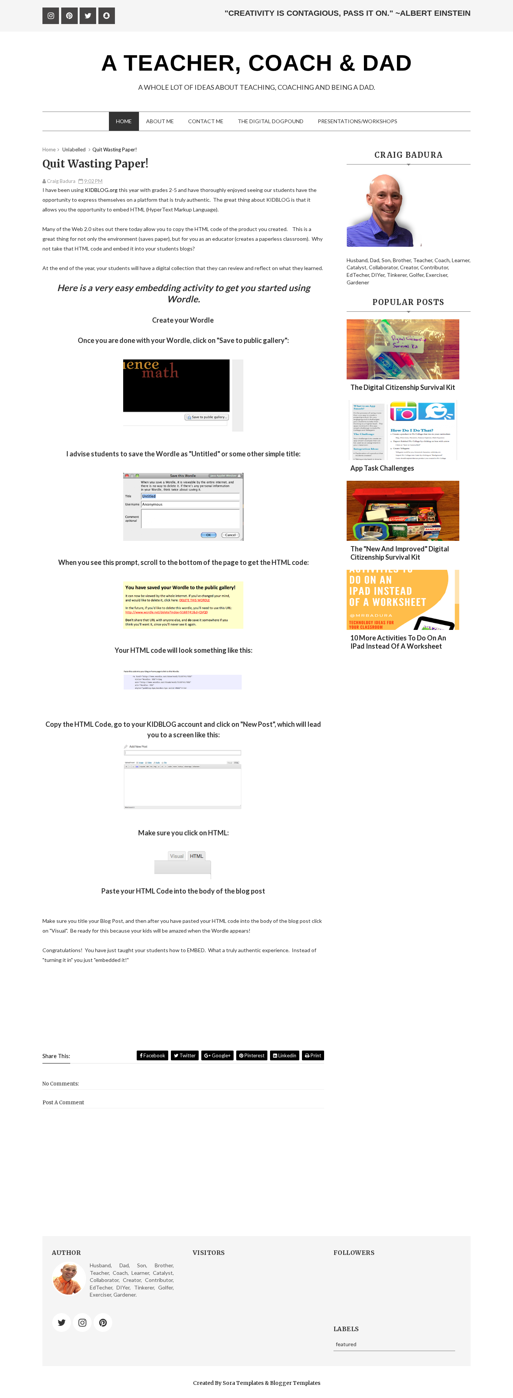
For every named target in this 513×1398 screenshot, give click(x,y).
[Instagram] (82, 1322)
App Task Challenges (382, 468)
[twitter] (88, 16)
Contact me (205, 121)
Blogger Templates (295, 1383)
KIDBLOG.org (101, 190)
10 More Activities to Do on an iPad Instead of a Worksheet (398, 642)
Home (124, 121)
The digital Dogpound (270, 121)
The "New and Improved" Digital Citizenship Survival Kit (399, 553)
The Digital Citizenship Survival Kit (402, 387)
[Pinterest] (103, 1322)
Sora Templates (243, 1383)
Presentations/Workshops (357, 121)
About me (160, 121)
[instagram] (50, 16)
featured (346, 1344)
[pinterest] (69, 16)
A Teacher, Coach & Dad (256, 62)
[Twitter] (61, 1322)
